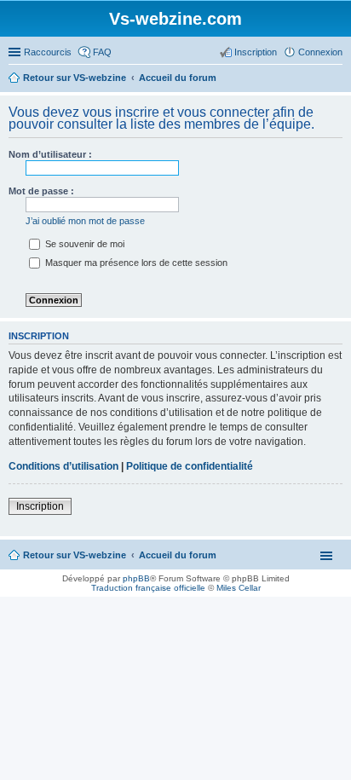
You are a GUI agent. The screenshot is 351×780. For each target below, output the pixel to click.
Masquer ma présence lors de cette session (135, 262)
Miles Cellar (238, 587)
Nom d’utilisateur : (50, 154)
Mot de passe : (41, 191)
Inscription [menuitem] (255, 52)
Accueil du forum (177, 555)
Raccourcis (48, 52)
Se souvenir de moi (83, 244)
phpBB (136, 578)
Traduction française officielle (148, 587)
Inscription (40, 506)
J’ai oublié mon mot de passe (85, 221)
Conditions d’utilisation (63, 466)
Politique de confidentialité (189, 466)
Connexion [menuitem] (320, 52)
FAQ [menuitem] (102, 52)
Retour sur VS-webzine (74, 555)
